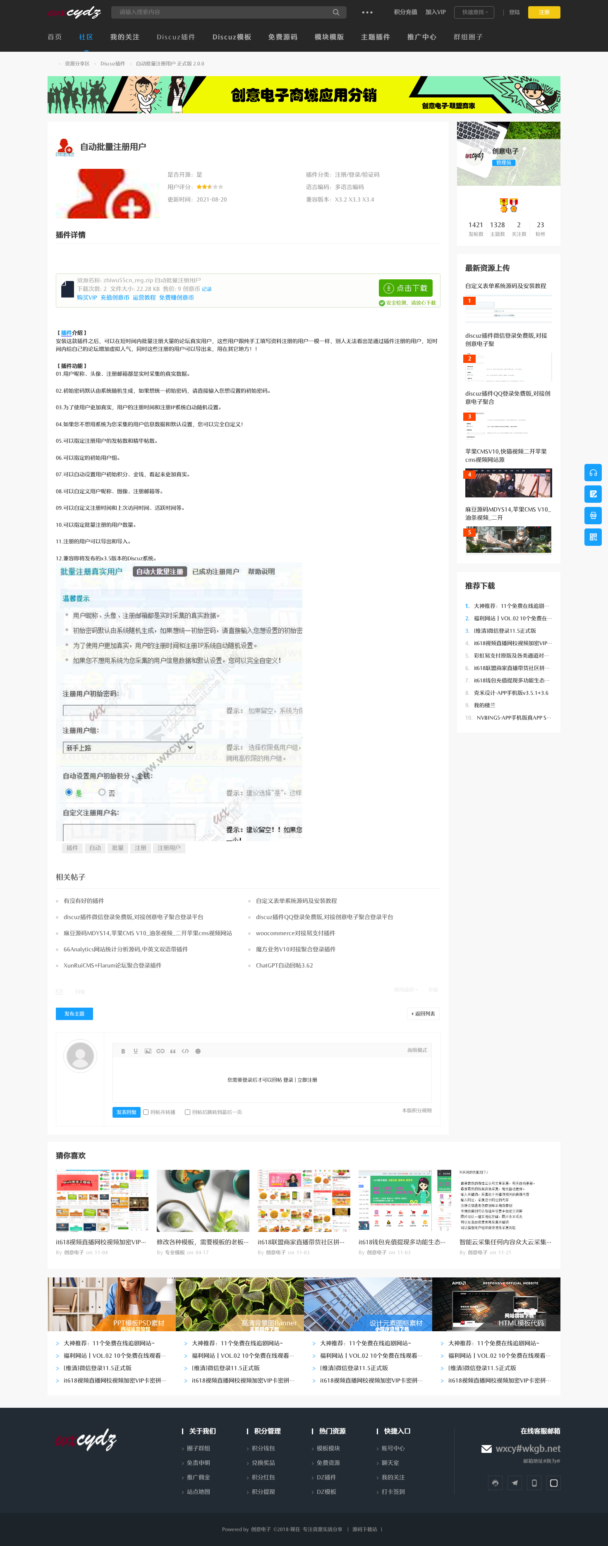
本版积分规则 (417, 1111)
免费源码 (283, 37)
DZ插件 (326, 1477)
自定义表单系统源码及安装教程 (505, 286)
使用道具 (404, 990)
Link (160, 1051)
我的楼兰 (480, 705)
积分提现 (263, 1492)
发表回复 (126, 1112)
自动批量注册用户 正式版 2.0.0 (170, 64)
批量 (118, 848)
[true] (336, 12)
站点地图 (198, 1492)
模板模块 (328, 1448)
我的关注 (125, 37)
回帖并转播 (163, 1112)
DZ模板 (326, 1492)
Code (185, 1051)
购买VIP (88, 298)
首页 (55, 37)
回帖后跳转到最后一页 (217, 1112)
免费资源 (328, 1463)
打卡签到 (393, 1492)
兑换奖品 (263, 1463)
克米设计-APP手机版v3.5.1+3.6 (506, 693)
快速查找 (473, 12)
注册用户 (169, 848)
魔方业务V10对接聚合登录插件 (296, 949)
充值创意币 (116, 298)
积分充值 (405, 12)
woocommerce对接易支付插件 (295, 933)
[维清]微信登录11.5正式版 (500, 631)
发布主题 (74, 1014)
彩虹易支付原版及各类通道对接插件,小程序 (521, 656)
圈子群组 (198, 1448)
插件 (66, 333)
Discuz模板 (232, 37)
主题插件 (376, 37)
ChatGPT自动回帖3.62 (284, 966)
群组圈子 (469, 37)
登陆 (514, 12)
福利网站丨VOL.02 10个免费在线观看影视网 (522, 618)
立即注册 (307, 1080)
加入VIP (436, 12)
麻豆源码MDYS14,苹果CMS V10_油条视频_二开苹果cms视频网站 (148, 933)
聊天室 (390, 1463)
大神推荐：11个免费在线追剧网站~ (511, 606)
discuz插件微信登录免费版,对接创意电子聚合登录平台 (133, 917)
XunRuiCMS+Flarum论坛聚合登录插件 (113, 966)
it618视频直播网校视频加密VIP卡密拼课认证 (522, 643)
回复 (80, 992)
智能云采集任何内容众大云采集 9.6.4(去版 (518, 1242)
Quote (173, 1051)
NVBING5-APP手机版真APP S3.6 (509, 718)
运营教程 (145, 298)
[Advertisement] (508, 865)
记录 (207, 289)
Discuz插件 (176, 37)
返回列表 (425, 1014)
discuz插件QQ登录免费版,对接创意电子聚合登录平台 (324, 917)
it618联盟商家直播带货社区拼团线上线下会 (521, 668)
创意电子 (51, 64)
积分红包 (263, 1477)
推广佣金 (198, 1477)
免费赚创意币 (177, 298)
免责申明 (198, 1463)
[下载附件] (406, 288)
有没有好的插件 (84, 901)
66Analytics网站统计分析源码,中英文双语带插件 (126, 949)
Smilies (198, 1051)
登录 (288, 1080)
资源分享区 (77, 64)
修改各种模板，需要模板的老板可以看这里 (216, 1242)
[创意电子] (74, 17)
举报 (433, 990)
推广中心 (422, 37)
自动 (95, 848)
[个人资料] (474, 164)
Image (148, 1051)
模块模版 (330, 37)
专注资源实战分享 (322, 1529)
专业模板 (175, 1253)
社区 (86, 37)
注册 (544, 12)
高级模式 (417, 1050)
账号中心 (393, 1448)
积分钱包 (263, 1448)
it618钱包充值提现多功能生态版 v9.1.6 (515, 680)
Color (136, 1051)
